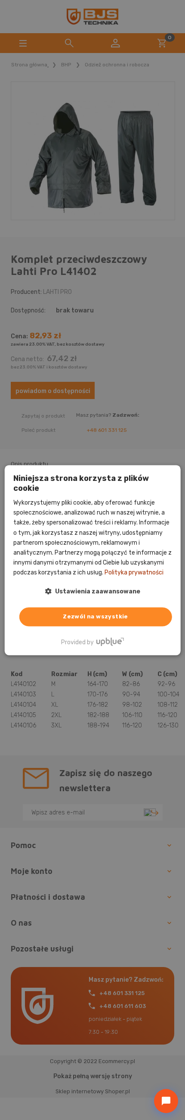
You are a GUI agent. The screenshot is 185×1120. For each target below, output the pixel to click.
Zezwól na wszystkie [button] (95, 616)
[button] (92, 591)
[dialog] (93, 560)
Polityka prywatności (134, 572)
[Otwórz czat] (166, 1101)
